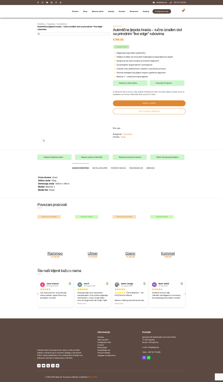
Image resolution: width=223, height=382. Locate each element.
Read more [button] (81, 304)
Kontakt (122, 11)
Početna (75, 11)
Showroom (134, 11)
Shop (85, 11)
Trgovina (51, 24)
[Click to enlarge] (44, 140)
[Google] (48, 365)
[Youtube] (43, 365)
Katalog (146, 11)
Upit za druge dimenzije (149, 111)
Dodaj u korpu (149, 103)
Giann (130, 253)
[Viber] (144, 357)
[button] (185, 294)
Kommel (168, 253)
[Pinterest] (57, 365)
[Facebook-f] (39, 365)
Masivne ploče (97, 11)
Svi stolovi (61, 24)
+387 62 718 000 (154, 352)
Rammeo (55, 253)
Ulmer (93, 253)
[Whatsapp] (148, 357)
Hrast (123, 137)
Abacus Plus (92, 377)
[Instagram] (53, 365)
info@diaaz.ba (153, 347)
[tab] (80, 166)
